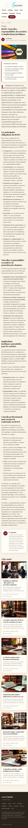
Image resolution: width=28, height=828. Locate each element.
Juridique (10, 10)
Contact (12, 17)
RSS (13, 808)
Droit (21, 10)
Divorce (19, 13)
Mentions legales (6, 808)
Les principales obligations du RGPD (14, 66)
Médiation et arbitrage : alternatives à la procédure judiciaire (10, 583)
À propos (4, 16)
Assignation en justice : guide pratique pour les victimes (12, 770)
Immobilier (5, 13)
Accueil (4, 10)
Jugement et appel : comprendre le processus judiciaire (13, 733)
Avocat (16, 10)
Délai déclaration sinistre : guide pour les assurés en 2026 (13, 695)
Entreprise (12, 13)
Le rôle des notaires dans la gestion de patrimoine (11, 658)
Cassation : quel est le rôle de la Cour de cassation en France (13, 621)
